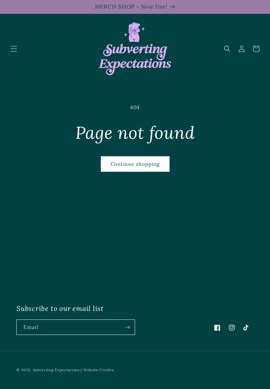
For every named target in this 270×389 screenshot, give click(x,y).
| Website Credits (97, 370)
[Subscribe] (127, 327)
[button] (14, 49)
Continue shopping (135, 164)
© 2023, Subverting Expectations (48, 370)
